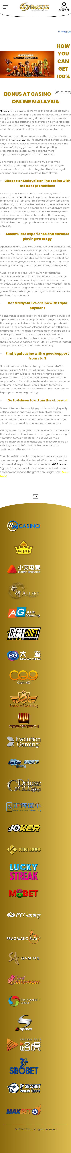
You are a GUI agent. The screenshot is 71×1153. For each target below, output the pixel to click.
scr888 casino (58, 464)
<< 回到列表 (64, 31)
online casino (18, 140)
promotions (23, 197)
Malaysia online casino (13, 111)
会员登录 (64, 10)
